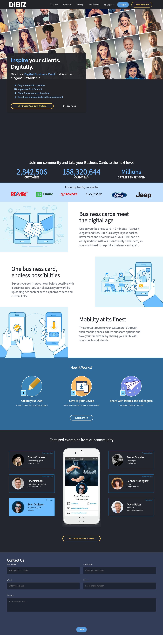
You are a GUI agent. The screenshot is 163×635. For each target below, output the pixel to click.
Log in (123, 5)
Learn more (81, 417)
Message (10, 595)
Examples (67, 5)
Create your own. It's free (33, 106)
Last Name (87, 564)
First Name (11, 564)
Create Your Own (142, 5)
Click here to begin (40, 405)
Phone (85, 580)
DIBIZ (17, 4)
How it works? (94, 5)
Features (54, 5)
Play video (70, 106)
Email (9, 580)
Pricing (80, 5)
